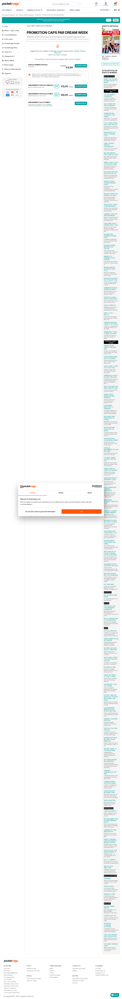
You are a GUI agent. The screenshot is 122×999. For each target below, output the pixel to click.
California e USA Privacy (11, 986)
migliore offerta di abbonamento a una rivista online (40, 105)
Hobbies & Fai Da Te (34, 10)
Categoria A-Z (9, 56)
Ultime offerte (9, 60)
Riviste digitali (54, 977)
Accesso (53, 59)
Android (52, 970)
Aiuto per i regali (32, 980)
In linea (52, 973)
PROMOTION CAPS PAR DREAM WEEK (53, 15)
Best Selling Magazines (11, 973)
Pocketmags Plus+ (11, 48)
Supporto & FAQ (31, 968)
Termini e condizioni (10, 988)
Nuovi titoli (7, 970)
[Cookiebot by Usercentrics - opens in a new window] (93, 486)
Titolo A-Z (8, 52)
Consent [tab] (32, 493)
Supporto (7, 73)
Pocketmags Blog (9, 977)
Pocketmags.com (100, 970)
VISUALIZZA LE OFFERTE (81, 103)
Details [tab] (61, 493)
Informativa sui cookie (10, 990)
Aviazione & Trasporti (56, 10)
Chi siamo (98, 968)
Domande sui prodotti (78, 968)
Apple (51, 968)
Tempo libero (74, 10)
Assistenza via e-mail (33, 970)
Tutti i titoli (7, 968)
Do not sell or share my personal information (40, 511)
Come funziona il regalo (34, 978)
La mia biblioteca (10, 35)
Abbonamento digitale (8, 15)
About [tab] (89, 493)
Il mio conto (8, 39)
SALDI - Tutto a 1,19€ (11, 30)
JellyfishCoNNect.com (101, 975)
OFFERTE (19, 10)
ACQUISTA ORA (81, 65)
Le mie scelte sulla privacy (12, 992)
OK (81, 511)
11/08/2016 (38, 15)
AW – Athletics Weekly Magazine (25, 15)
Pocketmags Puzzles (12, 43)
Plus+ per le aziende (10, 981)
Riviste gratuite (8, 975)
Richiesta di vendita (78, 980)
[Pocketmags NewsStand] (11, 4)
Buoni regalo (8, 65)
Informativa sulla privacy (11, 984)
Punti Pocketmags (55, 975)
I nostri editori (8, 979)
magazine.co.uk (100, 973)
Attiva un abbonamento (12, 69)
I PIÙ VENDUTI (7, 10)
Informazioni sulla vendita (80, 978)
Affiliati (74, 970)
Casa (6, 26)
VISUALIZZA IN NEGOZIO (111, 64)
